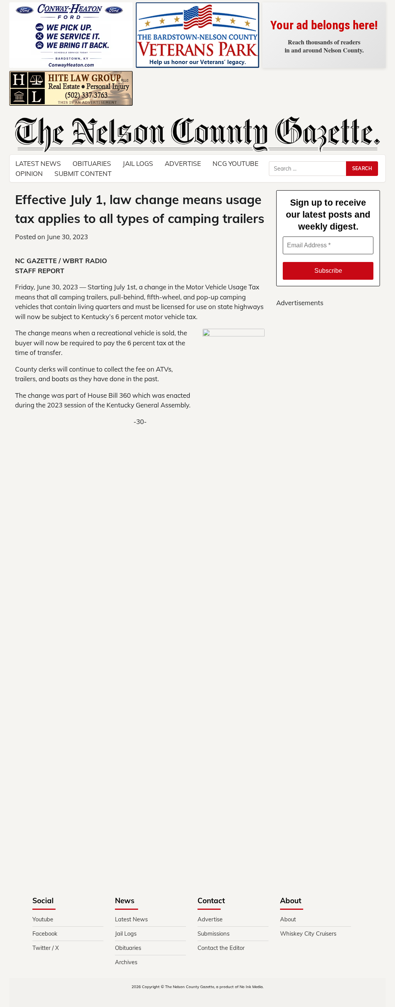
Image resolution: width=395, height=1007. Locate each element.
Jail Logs (138, 163)
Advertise (183, 163)
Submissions (214, 933)
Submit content (82, 173)
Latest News (131, 919)
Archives (126, 962)
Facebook (44, 933)
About (288, 919)
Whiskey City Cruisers (308, 933)
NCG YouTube (235, 163)
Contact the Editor (221, 947)
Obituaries (128, 947)
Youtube (42, 919)
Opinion (29, 173)
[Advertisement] (197, 521)
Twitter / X (45, 947)
